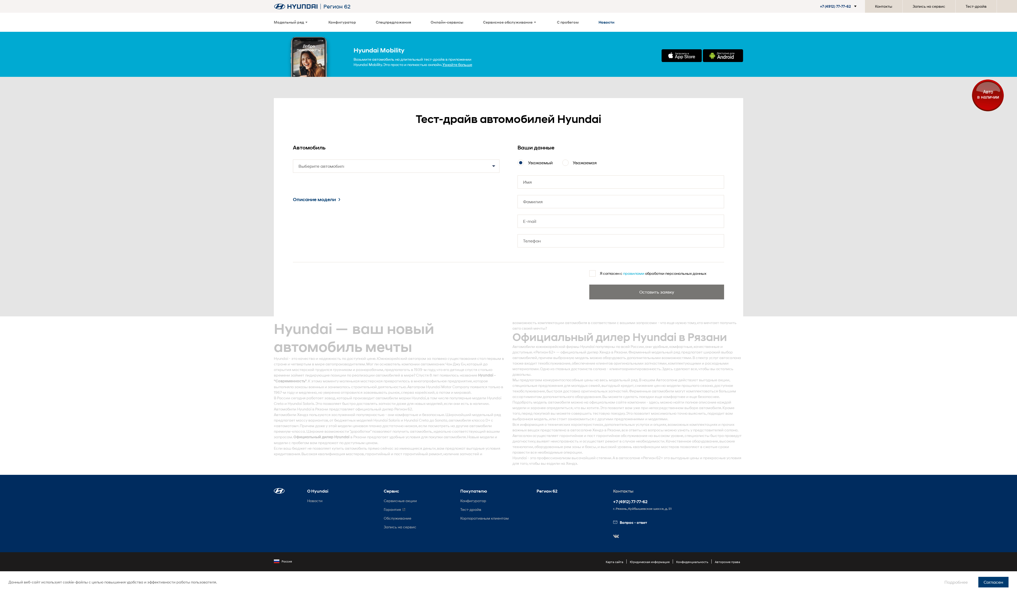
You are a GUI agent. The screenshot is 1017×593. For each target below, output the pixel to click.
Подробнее (956, 582)
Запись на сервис (929, 6)
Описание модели (314, 199)
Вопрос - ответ (633, 522)
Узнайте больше (457, 64)
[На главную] (296, 6)
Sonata (441, 420)
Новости (606, 22)
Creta (279, 403)
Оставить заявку (656, 291)
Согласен (993, 582)
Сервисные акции (400, 500)
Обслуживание (397, 518)
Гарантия (392, 509)
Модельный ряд (289, 22)
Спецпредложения (393, 22)
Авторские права (727, 562)
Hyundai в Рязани (312, 409)
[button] (836, 6)
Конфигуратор (342, 22)
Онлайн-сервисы (447, 22)
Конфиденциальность (692, 562)
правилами (633, 273)
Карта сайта (614, 562)
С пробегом (568, 22)
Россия (287, 561)
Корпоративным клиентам (484, 518)
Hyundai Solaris (301, 403)
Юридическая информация (650, 562)
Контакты (883, 6)
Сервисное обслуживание (508, 22)
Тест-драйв (976, 6)
